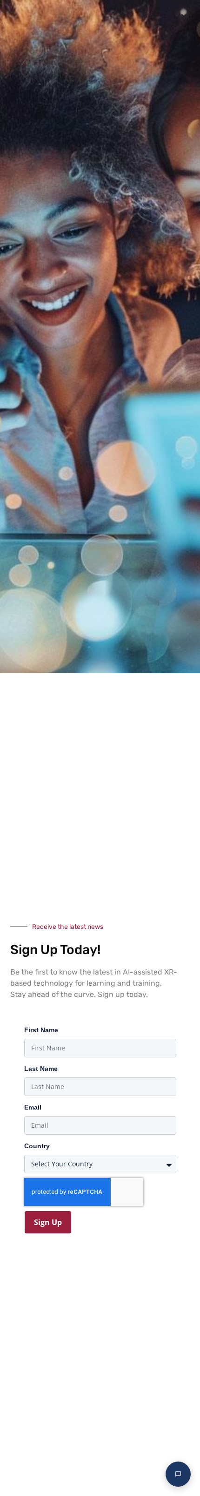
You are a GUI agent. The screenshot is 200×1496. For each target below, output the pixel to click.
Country (37, 1146)
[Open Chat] (178, 1474)
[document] (100, 748)
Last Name (41, 1068)
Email (32, 1107)
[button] (184, 16)
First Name (41, 1030)
